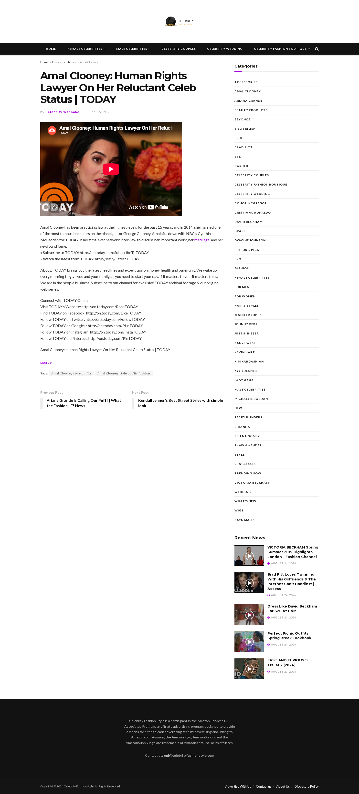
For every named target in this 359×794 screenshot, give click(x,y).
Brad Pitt (243, 147)
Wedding (242, 492)
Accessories (246, 82)
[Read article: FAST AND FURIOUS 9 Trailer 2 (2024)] (249, 668)
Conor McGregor (250, 203)
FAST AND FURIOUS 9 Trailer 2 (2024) (287, 662)
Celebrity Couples (178, 48)
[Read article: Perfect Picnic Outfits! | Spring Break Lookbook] (249, 641)
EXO (237, 259)
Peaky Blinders (248, 417)
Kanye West (245, 343)
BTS (237, 156)
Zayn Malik (244, 520)
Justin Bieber (246, 333)
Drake (240, 231)
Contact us (263, 786)
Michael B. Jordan (251, 399)
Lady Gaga (244, 380)
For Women (244, 296)
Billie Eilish (245, 128)
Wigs (238, 510)
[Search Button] (317, 49)
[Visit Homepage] (179, 21)
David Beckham (248, 222)
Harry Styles (246, 305)
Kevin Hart (244, 352)
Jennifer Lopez (248, 315)
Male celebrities (131, 48)
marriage (202, 239)
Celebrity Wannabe (62, 112)
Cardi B (241, 166)
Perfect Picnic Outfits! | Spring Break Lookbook (289, 635)
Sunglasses (245, 464)
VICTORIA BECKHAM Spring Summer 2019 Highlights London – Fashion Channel (292, 552)
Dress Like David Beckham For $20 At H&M (292, 608)
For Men (241, 287)
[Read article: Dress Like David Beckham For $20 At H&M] (249, 614)
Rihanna (242, 427)
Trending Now (247, 473)
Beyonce (242, 119)
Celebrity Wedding (225, 48)
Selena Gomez (247, 436)
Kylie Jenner (245, 370)
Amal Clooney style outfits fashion (123, 373)
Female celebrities (84, 48)
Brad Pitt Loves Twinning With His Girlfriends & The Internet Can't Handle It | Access (291, 581)
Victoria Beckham (251, 482)
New (238, 408)
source (46, 362)
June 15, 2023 (100, 112)
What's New (245, 501)
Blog (238, 138)
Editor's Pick (246, 250)
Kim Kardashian (249, 361)
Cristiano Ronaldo (252, 212)
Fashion (241, 268)
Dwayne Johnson (250, 240)
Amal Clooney (89, 62)
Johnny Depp (246, 324)
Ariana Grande (248, 100)
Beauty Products (251, 110)
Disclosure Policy (307, 786)
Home (51, 48)
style (239, 454)
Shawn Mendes (247, 445)
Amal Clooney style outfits (71, 373)
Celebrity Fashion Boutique (280, 48)
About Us (283, 786)
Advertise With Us (238, 786)
